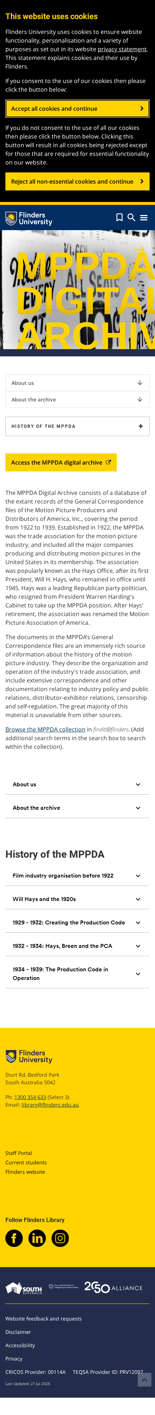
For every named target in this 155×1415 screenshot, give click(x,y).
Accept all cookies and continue (54, 109)
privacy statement (122, 49)
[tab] (77, 784)
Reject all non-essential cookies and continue (72, 181)
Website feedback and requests (43, 1318)
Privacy (13, 1358)
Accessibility (20, 1345)
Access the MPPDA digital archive (56, 462)
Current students (26, 1162)
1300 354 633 (30, 1097)
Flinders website (25, 1171)
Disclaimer (18, 1331)
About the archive (77, 399)
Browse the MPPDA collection (45, 729)
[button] (119, 217)
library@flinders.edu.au (50, 1104)
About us (77, 382)
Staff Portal (18, 1153)
